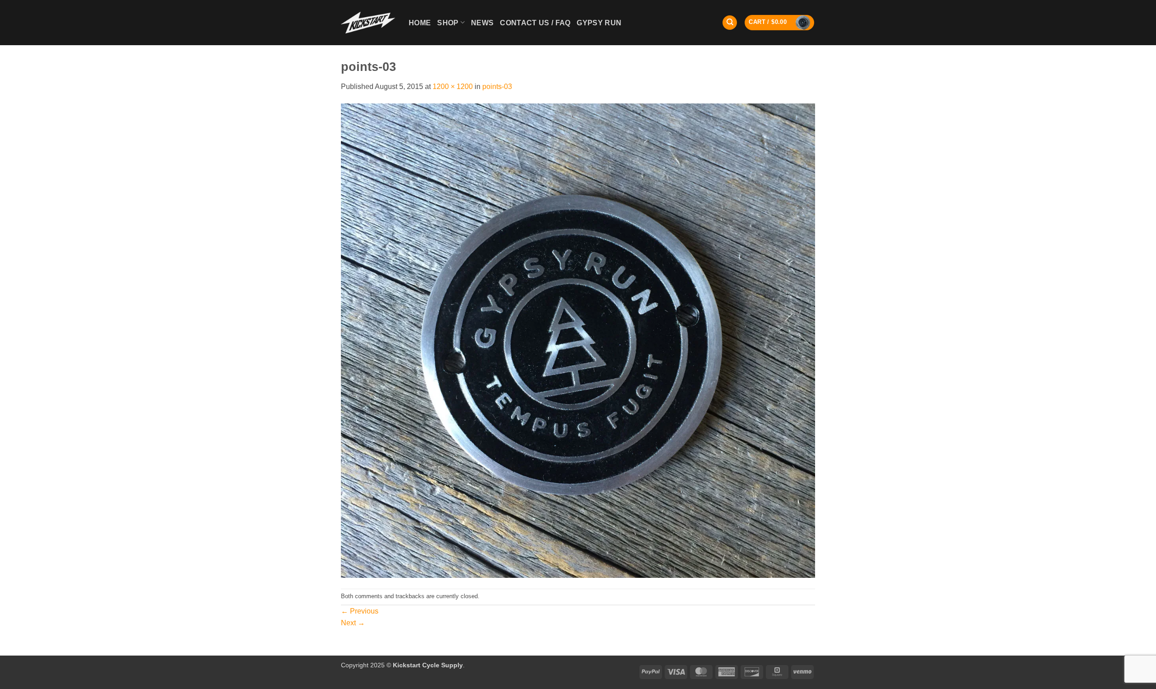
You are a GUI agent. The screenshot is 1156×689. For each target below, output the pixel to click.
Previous (359, 611)
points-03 (497, 86)
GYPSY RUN (599, 23)
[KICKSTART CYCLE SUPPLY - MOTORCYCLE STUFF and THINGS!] (368, 22)
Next (353, 623)
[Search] (729, 22)
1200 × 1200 (453, 86)
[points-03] (578, 340)
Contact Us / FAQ (535, 23)
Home (420, 23)
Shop (447, 23)
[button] (779, 22)
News (482, 23)
